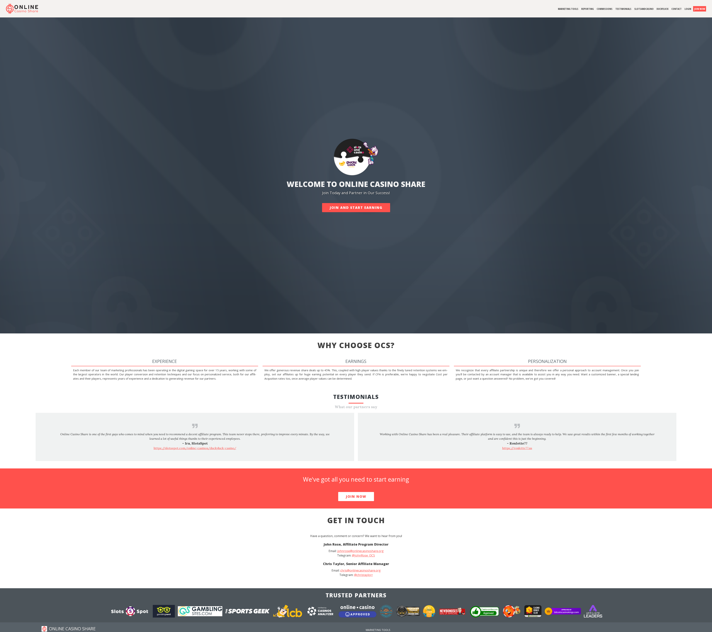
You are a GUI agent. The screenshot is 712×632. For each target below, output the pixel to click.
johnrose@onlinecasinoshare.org (360, 551)
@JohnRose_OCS (363, 555)
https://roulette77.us (195, 448)
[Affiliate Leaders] (593, 611)
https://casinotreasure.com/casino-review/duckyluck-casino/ (517, 448)
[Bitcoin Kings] (563, 611)
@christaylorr (363, 575)
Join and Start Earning (356, 207)
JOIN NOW (356, 496)
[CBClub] (533, 611)
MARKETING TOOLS (378, 630)
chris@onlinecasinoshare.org (360, 570)
